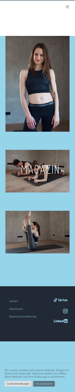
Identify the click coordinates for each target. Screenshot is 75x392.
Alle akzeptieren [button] (44, 383)
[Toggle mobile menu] (68, 7)
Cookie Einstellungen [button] (18, 383)
